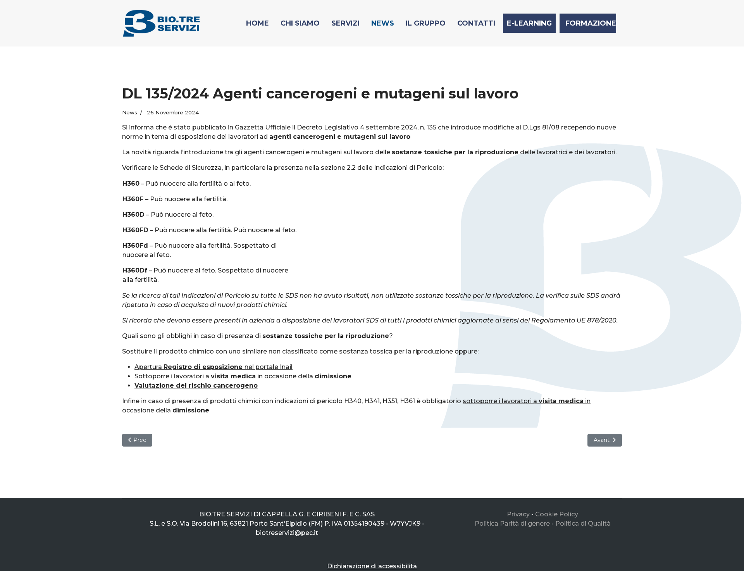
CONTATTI (476, 23)
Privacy (518, 514)
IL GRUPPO (426, 23)
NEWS (382, 23)
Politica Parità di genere (512, 523)
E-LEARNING (529, 23)
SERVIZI (345, 23)
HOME (257, 23)
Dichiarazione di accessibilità (372, 566)
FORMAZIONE (590, 23)
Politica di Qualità (583, 523)
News (129, 112)
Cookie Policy (556, 514)
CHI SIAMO (300, 23)
